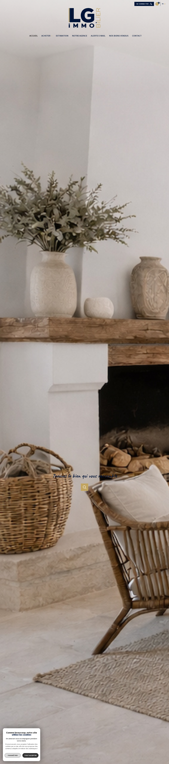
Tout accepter (30, 755)
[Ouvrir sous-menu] (52, 35)
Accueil (33, 36)
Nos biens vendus (118, 36)
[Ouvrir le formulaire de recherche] (84, 487)
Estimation (62, 36)
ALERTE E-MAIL (98, 36)
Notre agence (79, 36)
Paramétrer (13, 755)
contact (137, 36)
